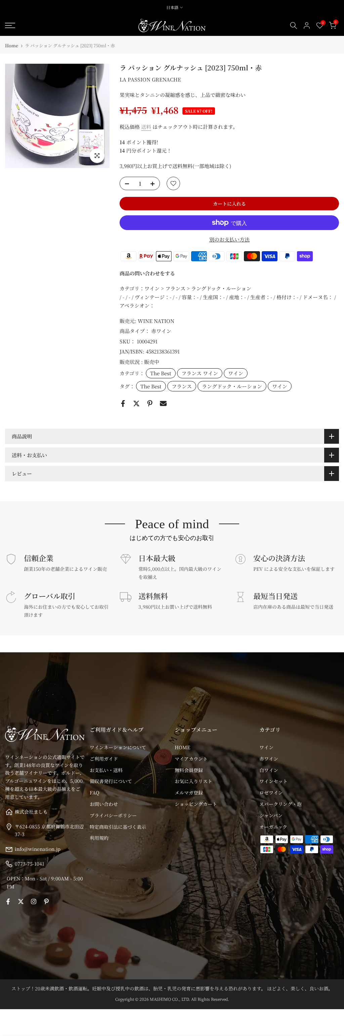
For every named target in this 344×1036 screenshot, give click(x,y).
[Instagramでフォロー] (34, 901)
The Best (160, 373)
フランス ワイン (199, 373)
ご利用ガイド (104, 758)
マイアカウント (191, 758)
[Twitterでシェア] (136, 403)
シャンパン (271, 815)
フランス (182, 386)
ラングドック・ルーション (232, 386)
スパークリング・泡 (280, 804)
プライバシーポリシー (113, 815)
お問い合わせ (104, 804)
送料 (146, 126)
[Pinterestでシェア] (149, 403)
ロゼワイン (271, 792)
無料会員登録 (189, 770)
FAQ (94, 792)
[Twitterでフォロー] (21, 901)
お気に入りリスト (193, 781)
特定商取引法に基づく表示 (118, 826)
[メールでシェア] (163, 403)
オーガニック (273, 826)
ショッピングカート (196, 804)
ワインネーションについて (118, 747)
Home (11, 45)
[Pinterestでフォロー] (46, 901)
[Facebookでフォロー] (8, 901)
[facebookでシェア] (123, 403)
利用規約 (99, 837)
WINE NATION (156, 320)
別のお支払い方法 (229, 239)
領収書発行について (111, 781)
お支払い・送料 (106, 770)
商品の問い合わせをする (147, 273)
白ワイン (268, 770)
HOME (182, 747)
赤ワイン (161, 330)
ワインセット (273, 781)
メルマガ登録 (189, 792)
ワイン (235, 373)
